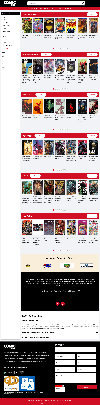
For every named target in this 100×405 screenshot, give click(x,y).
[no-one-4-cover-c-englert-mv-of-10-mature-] (82, 147)
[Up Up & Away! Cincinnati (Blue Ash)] (67, 265)
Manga (4, 28)
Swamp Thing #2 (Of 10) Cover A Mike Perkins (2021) (70, 199)
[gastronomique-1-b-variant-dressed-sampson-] (49, 227)
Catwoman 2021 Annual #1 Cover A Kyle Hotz (60, 198)
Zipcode (80, 369)
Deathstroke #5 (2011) (48, 157)
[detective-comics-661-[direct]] (60, 25)
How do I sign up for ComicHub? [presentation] (35, 337)
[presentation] (92, 14)
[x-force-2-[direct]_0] (27, 25)
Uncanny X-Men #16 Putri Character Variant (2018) (48, 78)
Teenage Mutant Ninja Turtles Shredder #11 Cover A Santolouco (93, 241)
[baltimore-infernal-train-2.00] (27, 106)
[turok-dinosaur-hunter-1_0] (82, 25)
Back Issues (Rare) (7, 45)
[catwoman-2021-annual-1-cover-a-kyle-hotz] (60, 187)
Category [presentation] (4, 17)
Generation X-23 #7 (59, 238)
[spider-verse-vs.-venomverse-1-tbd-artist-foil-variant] (60, 147)
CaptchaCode (59, 388)
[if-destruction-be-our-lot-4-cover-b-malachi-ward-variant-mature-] (71, 227)
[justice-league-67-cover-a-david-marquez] (82, 187)
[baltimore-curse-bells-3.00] (60, 106)
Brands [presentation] (4, 60)
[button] (53, 48)
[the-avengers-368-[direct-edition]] (49, 25)
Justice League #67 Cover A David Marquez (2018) (82, 198)
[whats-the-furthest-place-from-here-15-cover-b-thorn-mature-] (27, 66)
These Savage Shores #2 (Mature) (47, 198)
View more (5, 48)
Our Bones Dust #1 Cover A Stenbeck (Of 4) (49, 117)
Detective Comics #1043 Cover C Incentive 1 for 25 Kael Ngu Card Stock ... (59, 79)
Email (79, 356)
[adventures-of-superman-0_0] (38, 25)
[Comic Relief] (28, 265)
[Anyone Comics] (86, 265)
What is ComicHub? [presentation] (30, 321)
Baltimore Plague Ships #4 (82, 116)
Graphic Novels (6, 25)
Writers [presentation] (4, 56)
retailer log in (56, 8)
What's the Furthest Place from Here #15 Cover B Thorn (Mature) (25, 79)
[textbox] (56, 3)
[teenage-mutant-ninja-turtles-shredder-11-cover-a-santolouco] (94, 227)
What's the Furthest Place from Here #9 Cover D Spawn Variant (70, 79)
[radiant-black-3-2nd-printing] (27, 147)
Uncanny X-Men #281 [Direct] (93, 36)
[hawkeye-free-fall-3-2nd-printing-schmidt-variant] (82, 66)
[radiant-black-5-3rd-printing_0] (71, 147)
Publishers (47, 400)
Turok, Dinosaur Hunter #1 (82, 36)
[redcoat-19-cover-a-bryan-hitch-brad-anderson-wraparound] (27, 227)
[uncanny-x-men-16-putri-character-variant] (49, 66)
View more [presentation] (92, 14)
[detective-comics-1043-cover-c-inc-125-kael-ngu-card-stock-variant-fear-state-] (60, 66)
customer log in (32, 8)
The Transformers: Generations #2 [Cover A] (71, 37)
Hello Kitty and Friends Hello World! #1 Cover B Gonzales (82, 239)
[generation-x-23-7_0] (60, 227)
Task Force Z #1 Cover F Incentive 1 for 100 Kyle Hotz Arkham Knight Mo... (93, 79)
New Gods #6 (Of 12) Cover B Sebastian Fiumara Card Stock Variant (93, 199)
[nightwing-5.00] (38, 147)
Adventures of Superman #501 (37, 36)
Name (57, 349)
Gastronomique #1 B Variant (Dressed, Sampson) (49, 239)
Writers (33, 400)
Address (58, 362)
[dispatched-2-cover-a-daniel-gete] (38, 227)
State (57, 369)
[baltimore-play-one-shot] (94, 106)
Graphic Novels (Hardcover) (9, 34)
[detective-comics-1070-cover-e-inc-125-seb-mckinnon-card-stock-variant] (38, 187)
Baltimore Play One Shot (92, 116)
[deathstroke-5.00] (49, 147)
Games (4, 42)
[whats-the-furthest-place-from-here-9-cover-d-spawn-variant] (71, 66)
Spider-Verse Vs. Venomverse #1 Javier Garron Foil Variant (59, 159)
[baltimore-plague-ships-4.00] (82, 106)
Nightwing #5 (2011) (36, 157)
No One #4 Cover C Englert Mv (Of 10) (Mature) (82, 158)
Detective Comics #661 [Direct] (59, 36)
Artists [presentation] (3, 52)
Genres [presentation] (4, 64)
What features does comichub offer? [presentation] (38, 332)
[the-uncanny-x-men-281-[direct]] (94, 25)
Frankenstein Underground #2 (37, 116)
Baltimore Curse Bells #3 (59, 116)
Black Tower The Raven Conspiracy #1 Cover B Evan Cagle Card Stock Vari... (26, 200)
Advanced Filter (60, 400)
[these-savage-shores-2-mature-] (49, 187)
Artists (29, 400)
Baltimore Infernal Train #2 (26, 116)
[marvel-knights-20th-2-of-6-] (38, 66)
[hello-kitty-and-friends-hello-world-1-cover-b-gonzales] (82, 227)
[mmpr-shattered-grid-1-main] (94, 147)
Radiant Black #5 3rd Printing (70, 157)
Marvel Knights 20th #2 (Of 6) (37, 76)
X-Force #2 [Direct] (27, 35)
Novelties (5, 37)
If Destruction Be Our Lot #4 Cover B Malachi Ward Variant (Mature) (70, 239)
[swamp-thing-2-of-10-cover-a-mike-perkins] (71, 187)
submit (86, 387)
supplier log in (68, 8)
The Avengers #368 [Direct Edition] (47, 37)
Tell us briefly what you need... (63, 375)
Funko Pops (6, 39)
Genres (42, 400)
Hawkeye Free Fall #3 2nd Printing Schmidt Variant (82, 77)
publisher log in (45, 8)
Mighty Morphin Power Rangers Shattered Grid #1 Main (93, 159)
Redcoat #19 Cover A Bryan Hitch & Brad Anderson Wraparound (25, 240)
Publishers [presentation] (4, 67)
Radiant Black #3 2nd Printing (26, 157)
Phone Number (60, 356)
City (79, 362)
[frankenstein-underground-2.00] (38, 106)
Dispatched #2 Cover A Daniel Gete (37, 238)
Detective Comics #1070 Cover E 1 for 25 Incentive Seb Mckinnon (37, 199)
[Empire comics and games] (47, 265)
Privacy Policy (68, 400)
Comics (5, 19)
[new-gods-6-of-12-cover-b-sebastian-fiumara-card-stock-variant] (94, 187)
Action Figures (6, 31)
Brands (38, 400)
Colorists (53, 400)
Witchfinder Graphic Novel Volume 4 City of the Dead (70, 118)
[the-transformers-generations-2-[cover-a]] (71, 25)
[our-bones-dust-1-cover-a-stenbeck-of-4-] (49, 106)
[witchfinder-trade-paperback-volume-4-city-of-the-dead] (71, 106)
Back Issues (6, 22)
